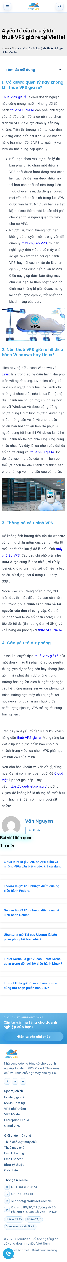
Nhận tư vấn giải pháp (34, 1036)
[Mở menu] (7, 6)
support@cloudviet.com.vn (31, 1201)
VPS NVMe (12, 1114)
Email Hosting (14, 1153)
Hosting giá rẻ (14, 1097)
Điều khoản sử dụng (44, 1250)
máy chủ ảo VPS (34, 243)
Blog (14, 48)
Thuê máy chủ (14, 1147)
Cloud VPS (12, 1126)
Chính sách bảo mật (16, 1250)
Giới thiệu (11, 1170)
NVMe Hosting (14, 1103)
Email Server (13, 1159)
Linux (6, 374)
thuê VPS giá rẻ (24, 87)
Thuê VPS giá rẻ (14, 97)
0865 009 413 (22, 1194)
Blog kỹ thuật (14, 1165)
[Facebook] (7, 1081)
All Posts (34, 830)
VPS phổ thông (15, 1109)
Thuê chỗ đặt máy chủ (20, 1142)
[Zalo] (15, 1081)
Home (5, 48)
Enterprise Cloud (16, 1120)
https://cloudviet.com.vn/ (28, 786)
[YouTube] (23, 1081)
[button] (60, 69)
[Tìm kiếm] (59, 6)
